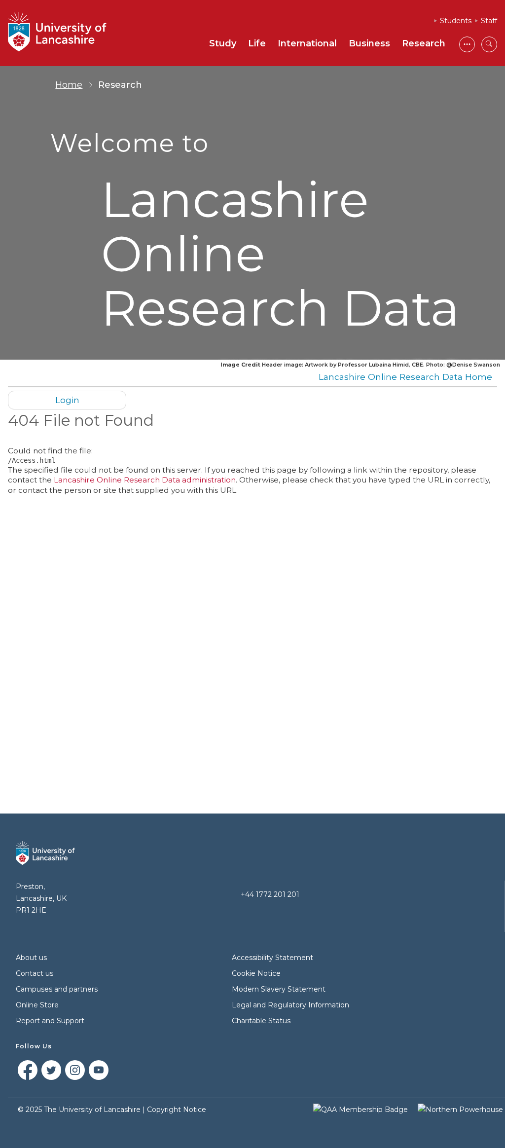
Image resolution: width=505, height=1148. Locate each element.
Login (67, 400)
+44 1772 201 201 (270, 894)
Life (257, 43)
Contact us (34, 973)
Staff (489, 20)
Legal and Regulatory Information (290, 1004)
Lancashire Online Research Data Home (405, 376)
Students (455, 20)
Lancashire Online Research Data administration (145, 479)
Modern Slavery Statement (278, 989)
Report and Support (50, 1020)
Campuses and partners (57, 989)
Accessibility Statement (272, 957)
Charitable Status (261, 1020)
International (307, 43)
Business (369, 43)
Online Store (37, 1004)
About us (31, 957)
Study (222, 43)
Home (68, 84)
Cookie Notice (256, 973)
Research (423, 43)
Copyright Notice (176, 1109)
